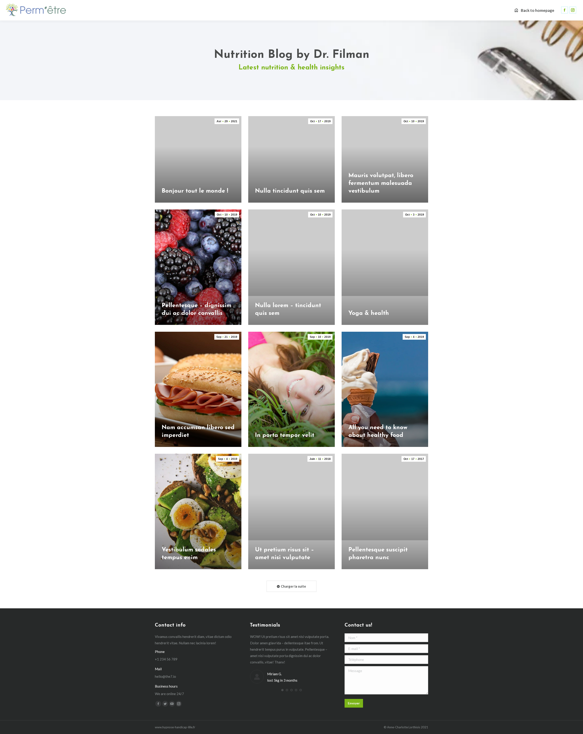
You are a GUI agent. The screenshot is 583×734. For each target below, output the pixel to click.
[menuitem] (534, 10)
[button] (282, 690)
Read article (171, 201)
